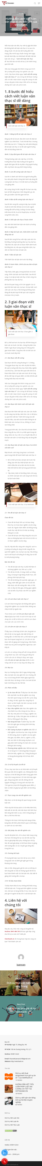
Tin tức (21, 13)
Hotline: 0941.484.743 (12, 931)
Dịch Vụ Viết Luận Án (12, 1121)
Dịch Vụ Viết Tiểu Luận (12, 1125)
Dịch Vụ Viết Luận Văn (12, 1118)
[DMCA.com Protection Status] (11, 1133)
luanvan (15, 30)
